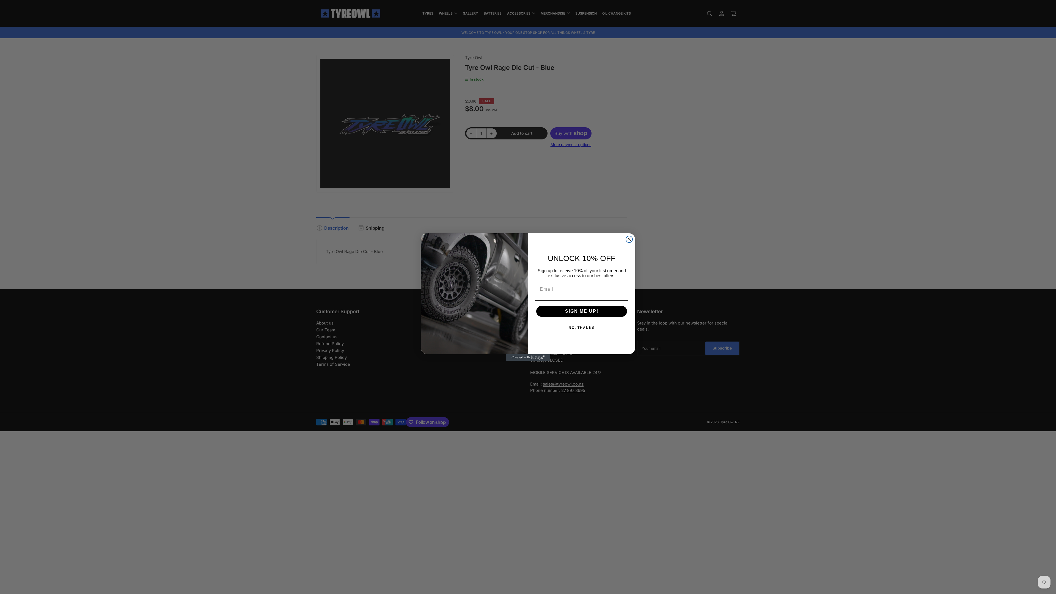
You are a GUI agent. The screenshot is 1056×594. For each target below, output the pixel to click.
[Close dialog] (629, 239)
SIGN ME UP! (581, 311)
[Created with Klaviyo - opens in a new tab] (528, 357)
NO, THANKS (582, 328)
